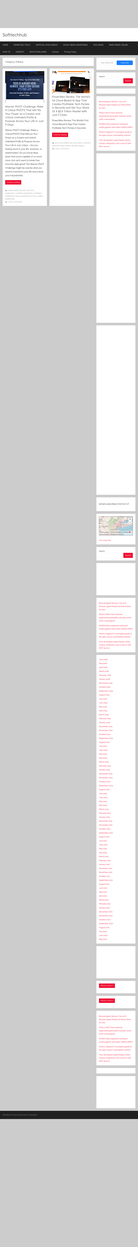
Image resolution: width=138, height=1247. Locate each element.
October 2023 (104, 782)
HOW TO (6, 52)
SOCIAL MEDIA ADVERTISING (75, 45)
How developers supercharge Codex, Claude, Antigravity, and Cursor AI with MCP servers (115, 143)
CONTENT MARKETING (24, 193)
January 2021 (104, 908)
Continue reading (13, 182)
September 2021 (106, 880)
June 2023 (103, 797)
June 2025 (103, 703)
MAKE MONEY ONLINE (118, 45)
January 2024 (104, 770)
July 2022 (103, 841)
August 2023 (104, 789)
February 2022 (105, 860)
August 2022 (104, 837)
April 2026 (103, 667)
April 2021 (103, 896)
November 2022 (105, 825)
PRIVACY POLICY (107, 986)
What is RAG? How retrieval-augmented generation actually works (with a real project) (115, 116)
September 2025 (106, 691)
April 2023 (103, 805)
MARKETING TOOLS (22, 45)
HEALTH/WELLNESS (38, 52)
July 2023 (103, 793)
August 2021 (104, 884)
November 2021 (105, 872)
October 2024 (104, 734)
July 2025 (103, 699)
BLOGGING (78, 143)
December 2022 (105, 821)
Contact (55, 52)
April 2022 (103, 853)
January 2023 (104, 817)
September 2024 (106, 738)
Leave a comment (15, 202)
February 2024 (105, 766)
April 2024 (103, 758)
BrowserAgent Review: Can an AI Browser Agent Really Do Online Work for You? (115, 104)
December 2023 (105, 774)
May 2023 (103, 801)
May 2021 (103, 892)
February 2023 (105, 813)
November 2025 (105, 683)
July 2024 (103, 746)
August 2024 (104, 742)
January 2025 (104, 722)
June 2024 (103, 750)
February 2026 (105, 675)
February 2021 (105, 904)
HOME (5, 45)
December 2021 (105, 868)
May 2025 (103, 707)
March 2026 (104, 671)
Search (102, 76)
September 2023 (106, 786)
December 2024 (105, 726)
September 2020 (106, 923)
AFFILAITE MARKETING (64, 143)
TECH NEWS (98, 45)
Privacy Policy (70, 52)
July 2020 (103, 931)
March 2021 (103, 900)
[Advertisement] (16, 13)
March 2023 (104, 809)
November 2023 (105, 778)
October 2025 (104, 687)
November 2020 (106, 916)
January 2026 (104, 679)
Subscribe (125, 63)
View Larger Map (105, 540)
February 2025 (105, 718)
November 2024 (105, 730)
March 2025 (104, 714)
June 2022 (103, 845)
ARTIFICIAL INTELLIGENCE (47, 45)
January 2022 (104, 864)
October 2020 (104, 920)
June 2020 (103, 935)
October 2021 (104, 876)
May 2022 (103, 849)
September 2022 (106, 833)
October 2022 (104, 829)
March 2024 (104, 762)
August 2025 (104, 695)
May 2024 (103, 754)
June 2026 (103, 659)
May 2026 (103, 663)
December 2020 (105, 912)
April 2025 (103, 711)
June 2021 (103, 888)
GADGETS (20, 52)
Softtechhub (15, 34)
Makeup (18, 196)
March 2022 (104, 856)
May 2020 (103, 939)
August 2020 (104, 927)
